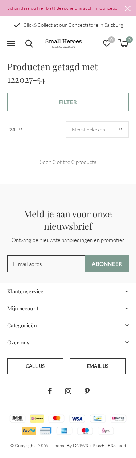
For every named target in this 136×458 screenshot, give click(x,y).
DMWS (80, 445)
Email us (97, 366)
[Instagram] (68, 391)
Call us (35, 366)
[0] (123, 43)
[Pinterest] (87, 391)
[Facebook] (50, 391)
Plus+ (98, 445)
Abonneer (107, 263)
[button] (11, 43)
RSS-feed (117, 445)
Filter (68, 102)
